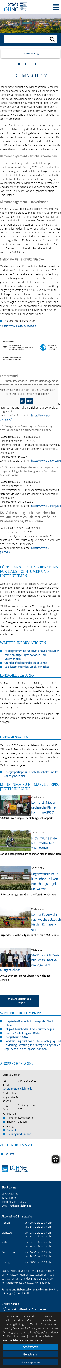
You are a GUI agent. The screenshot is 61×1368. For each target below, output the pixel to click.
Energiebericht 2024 (16, 1037)
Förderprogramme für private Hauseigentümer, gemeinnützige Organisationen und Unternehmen (31, 654)
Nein (29, 401)
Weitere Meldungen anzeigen (19, 1000)
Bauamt (11, 1130)
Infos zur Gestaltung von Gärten (22, 1033)
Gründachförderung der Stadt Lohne (25, 662)
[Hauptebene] (15, 6)
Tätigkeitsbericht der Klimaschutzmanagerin (30, 1029)
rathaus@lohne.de (20, 1205)
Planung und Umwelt (19, 1134)
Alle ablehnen (30, 1354)
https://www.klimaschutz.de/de (1, 326)
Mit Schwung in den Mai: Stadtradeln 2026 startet (45, 843)
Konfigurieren (30, 1346)
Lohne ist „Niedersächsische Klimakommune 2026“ (43, 807)
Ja (22, 401)
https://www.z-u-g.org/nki (46, 460)
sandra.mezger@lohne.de (17, 1088)
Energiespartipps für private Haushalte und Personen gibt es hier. (32, 774)
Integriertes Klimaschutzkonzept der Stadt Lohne (28, 1023)
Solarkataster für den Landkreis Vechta (26, 666)
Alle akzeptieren (30, 1362)
